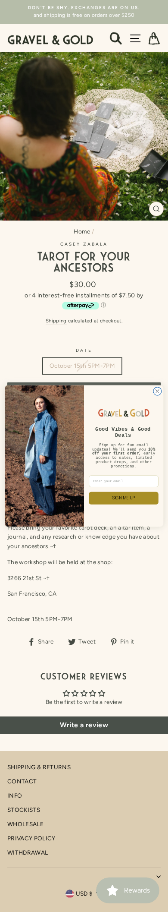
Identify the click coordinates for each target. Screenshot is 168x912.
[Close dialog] (157, 391)
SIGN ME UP (123, 498)
